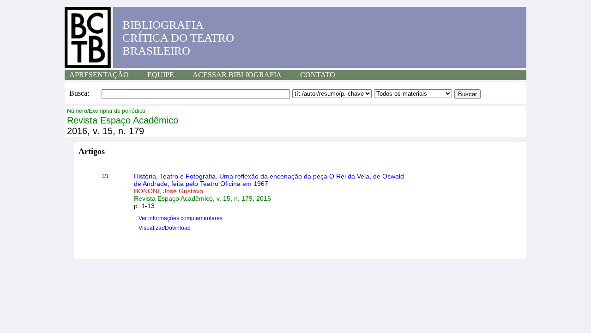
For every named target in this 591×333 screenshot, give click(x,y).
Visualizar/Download (165, 228)
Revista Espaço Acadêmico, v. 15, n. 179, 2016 (202, 198)
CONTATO (317, 75)
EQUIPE (160, 75)
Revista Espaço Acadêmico (122, 120)
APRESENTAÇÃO (99, 75)
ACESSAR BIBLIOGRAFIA (237, 75)
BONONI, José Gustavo (168, 191)
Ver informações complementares (181, 218)
